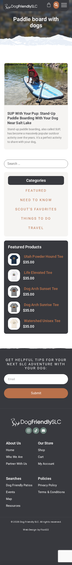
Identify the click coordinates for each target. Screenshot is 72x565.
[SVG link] (21, 6)
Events (10, 492)
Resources (13, 506)
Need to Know (36, 200)
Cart (41, 457)
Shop (41, 450)
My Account (46, 464)
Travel (36, 228)
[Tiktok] (36, 430)
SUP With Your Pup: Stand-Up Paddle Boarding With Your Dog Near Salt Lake (32, 118)
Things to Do (36, 218)
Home (10, 450)
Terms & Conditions (51, 492)
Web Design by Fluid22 (36, 529)
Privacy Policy (47, 485)
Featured (36, 190)
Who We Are (14, 457)
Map (9, 499)
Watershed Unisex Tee (42, 321)
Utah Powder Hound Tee (43, 256)
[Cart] (48, 4)
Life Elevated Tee (38, 272)
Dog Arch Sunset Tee (41, 289)
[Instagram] (28, 430)
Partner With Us (16, 464)
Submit (36, 393)
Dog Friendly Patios (19, 485)
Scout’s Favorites (36, 209)
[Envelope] (43, 430)
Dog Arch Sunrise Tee (41, 305)
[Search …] (56, 5)
